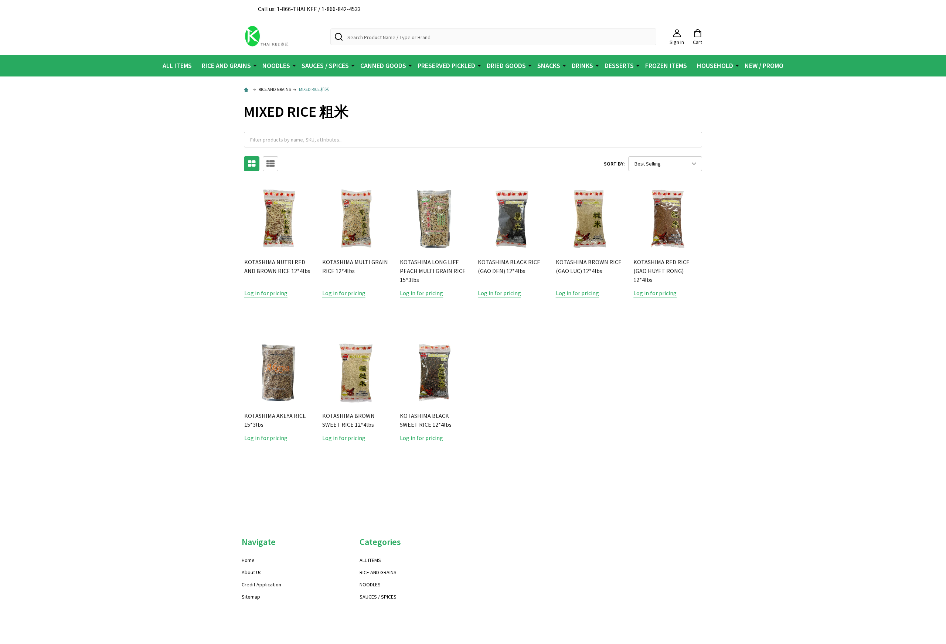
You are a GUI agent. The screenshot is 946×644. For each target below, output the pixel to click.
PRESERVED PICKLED (446, 65)
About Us (252, 572)
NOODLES (276, 65)
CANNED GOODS (383, 65)
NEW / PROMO (764, 65)
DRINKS (582, 65)
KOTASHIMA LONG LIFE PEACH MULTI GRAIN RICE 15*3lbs (433, 270)
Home (248, 560)
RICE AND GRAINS (226, 65)
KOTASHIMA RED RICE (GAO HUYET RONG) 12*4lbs (661, 270)
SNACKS (548, 65)
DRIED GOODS (506, 65)
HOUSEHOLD (715, 65)
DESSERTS (619, 65)
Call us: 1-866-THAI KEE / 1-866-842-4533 (309, 9)
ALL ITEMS (177, 65)
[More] (255, 65)
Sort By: (614, 163)
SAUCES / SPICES (325, 65)
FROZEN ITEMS (666, 65)
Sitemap (251, 596)
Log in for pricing (265, 293)
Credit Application (261, 584)
